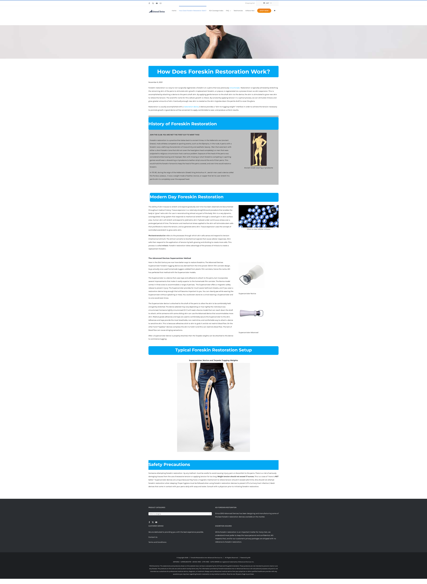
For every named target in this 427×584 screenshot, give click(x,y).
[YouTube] (156, 522)
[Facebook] (149, 522)
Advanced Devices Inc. (215, 557)
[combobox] (180, 513)
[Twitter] (153, 522)
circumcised (234, 88)
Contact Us (152, 537)
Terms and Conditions (157, 542)
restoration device (191, 107)
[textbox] (180, 513)
